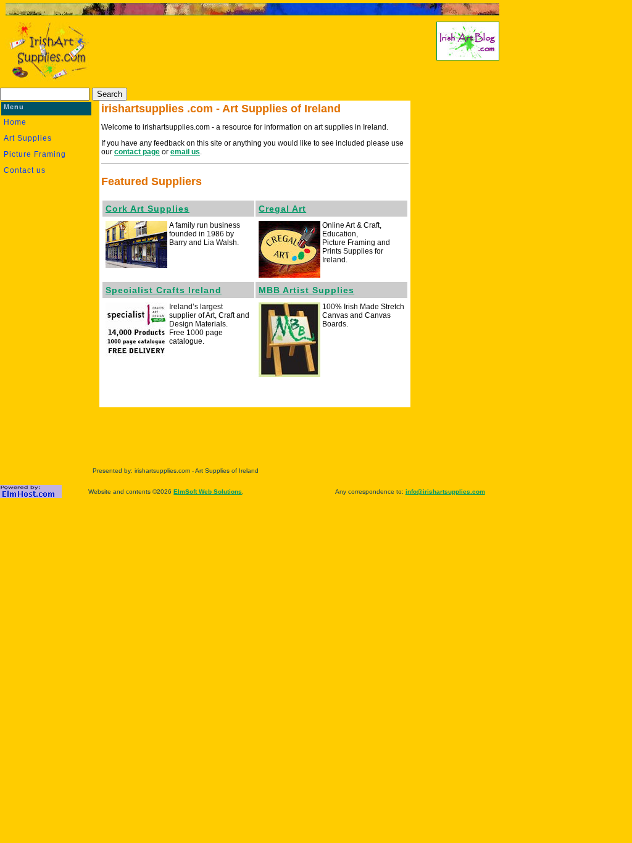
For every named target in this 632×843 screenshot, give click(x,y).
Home (15, 122)
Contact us (25, 170)
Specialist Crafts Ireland (164, 290)
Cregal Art (282, 209)
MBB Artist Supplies (306, 290)
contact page (137, 151)
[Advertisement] (248, 53)
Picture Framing (35, 154)
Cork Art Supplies (147, 209)
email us (185, 151)
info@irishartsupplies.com (445, 491)
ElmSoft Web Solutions (207, 491)
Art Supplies (28, 138)
